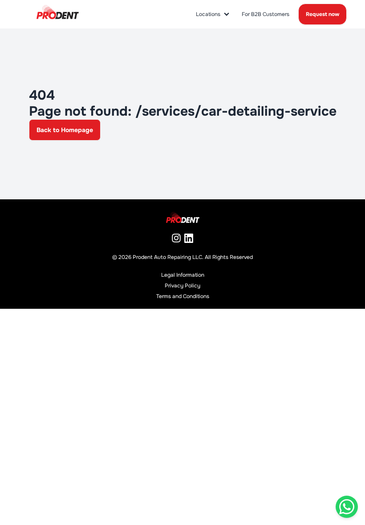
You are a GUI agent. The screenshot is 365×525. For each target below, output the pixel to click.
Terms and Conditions (182, 296)
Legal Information (182, 275)
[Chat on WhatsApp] (347, 507)
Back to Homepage (64, 130)
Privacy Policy (182, 285)
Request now (322, 14)
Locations (208, 14)
